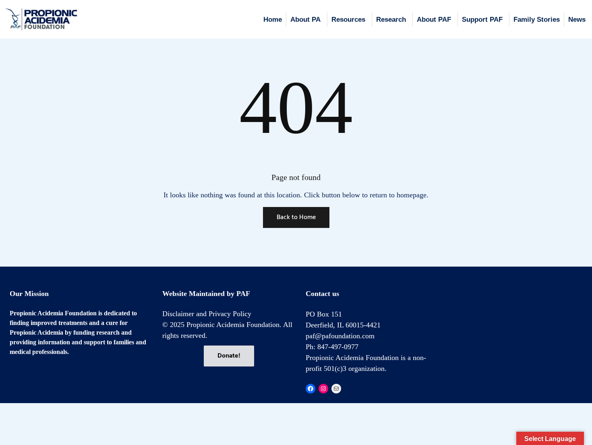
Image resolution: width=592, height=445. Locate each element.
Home (272, 19)
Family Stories (536, 19)
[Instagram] (323, 388)
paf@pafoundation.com (340, 336)
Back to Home (296, 217)
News (577, 19)
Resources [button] (348, 19)
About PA (305, 19)
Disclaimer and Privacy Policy (206, 314)
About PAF (434, 19)
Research (391, 19)
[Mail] (336, 388)
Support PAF (482, 19)
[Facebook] (310, 388)
